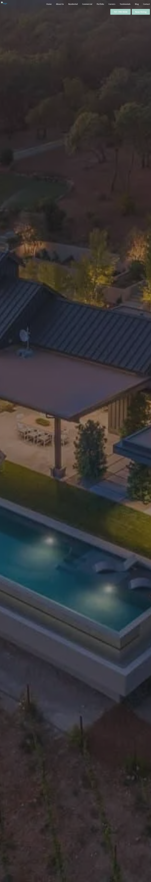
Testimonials (125, 4)
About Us (60, 4)
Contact (146, 4)
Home (49, 4)
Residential (73, 4)
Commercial (87, 4)
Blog (137, 4)
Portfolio (100, 4)
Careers (111, 4)
